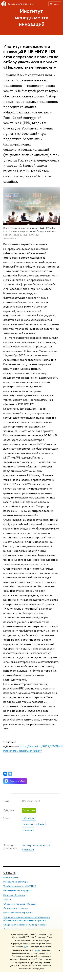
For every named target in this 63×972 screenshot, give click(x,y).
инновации (28, 829)
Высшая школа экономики (21, 3)
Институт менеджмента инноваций (31, 17)
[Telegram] (10, 774)
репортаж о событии (33, 824)
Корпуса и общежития (14, 895)
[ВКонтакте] (5, 774)
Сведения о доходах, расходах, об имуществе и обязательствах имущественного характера (26, 919)
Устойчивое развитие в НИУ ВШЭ (19, 886)
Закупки (7, 899)
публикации (28, 818)
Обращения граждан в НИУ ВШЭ (19, 903)
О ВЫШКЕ (9, 872)
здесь (26, 946)
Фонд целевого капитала (15, 908)
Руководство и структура (15, 881)
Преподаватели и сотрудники (17, 890)
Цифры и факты (10, 877)
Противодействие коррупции (18, 912)
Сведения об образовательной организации (25, 924)
